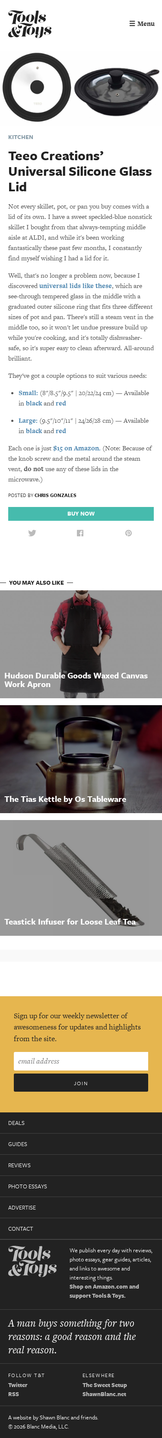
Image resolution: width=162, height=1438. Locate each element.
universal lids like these (75, 285)
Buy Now (81, 513)
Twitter (18, 1385)
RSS (13, 1394)
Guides (17, 1144)
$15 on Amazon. (77, 448)
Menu (142, 23)
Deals (16, 1122)
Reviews (19, 1165)
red (61, 403)
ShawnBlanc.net (104, 1394)
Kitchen (20, 137)
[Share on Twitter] (32, 533)
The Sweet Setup (105, 1385)
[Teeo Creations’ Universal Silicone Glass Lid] (81, 87)
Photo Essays (27, 1186)
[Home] (29, 25)
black (34, 403)
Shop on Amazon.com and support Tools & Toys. (104, 1291)
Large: (28, 420)
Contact (20, 1228)
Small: (28, 392)
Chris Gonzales (55, 495)
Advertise (22, 1207)
